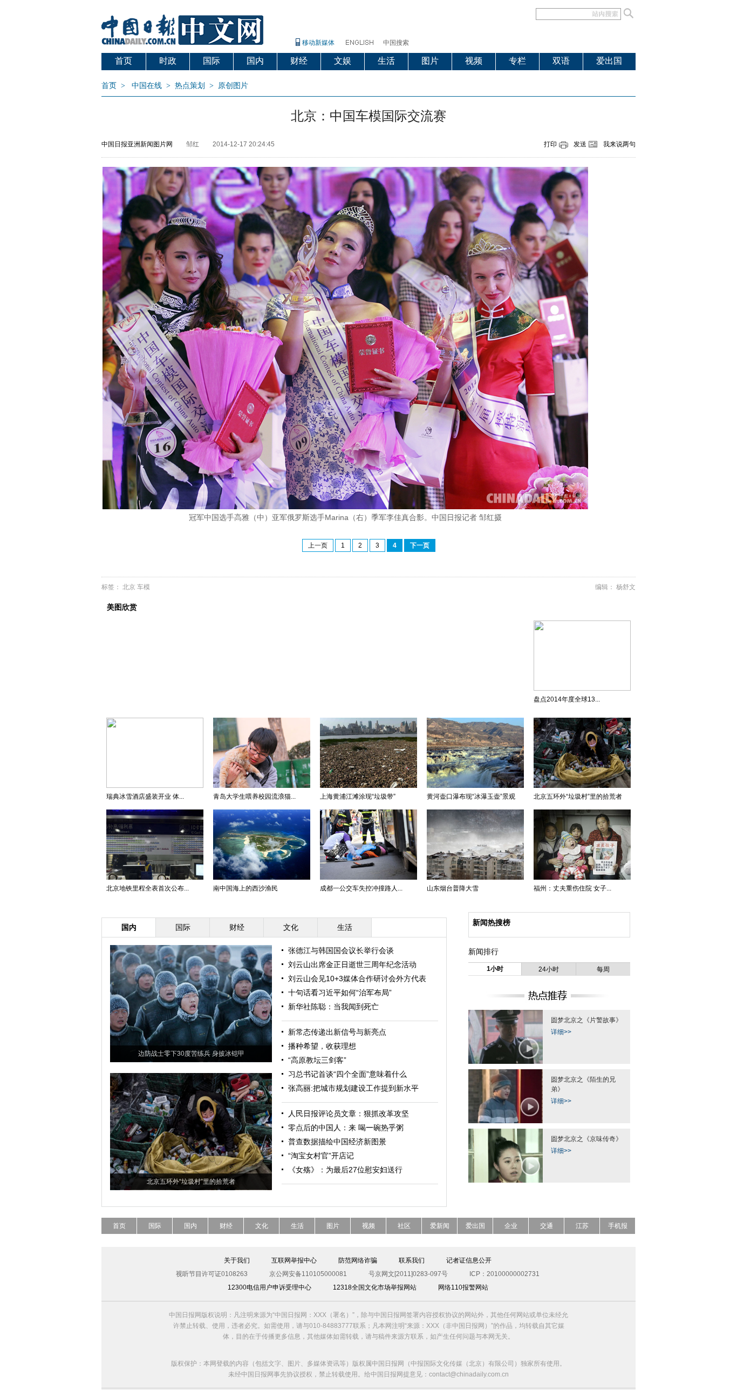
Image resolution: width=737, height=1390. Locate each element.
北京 (128, 587)
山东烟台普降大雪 (453, 888)
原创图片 (233, 86)
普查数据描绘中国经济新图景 (337, 1141)
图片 (430, 60)
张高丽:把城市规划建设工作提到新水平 (353, 1088)
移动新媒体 (318, 42)
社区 (404, 1226)
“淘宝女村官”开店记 (321, 1155)
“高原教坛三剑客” (317, 1060)
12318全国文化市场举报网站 (375, 1287)
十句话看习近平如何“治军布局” (340, 992)
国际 (211, 60)
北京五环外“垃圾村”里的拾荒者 (578, 796)
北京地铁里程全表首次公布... (147, 888)
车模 (143, 587)
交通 (546, 1226)
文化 (261, 1226)
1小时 (495, 969)
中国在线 (147, 86)
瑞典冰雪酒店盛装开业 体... (145, 796)
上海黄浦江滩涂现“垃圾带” (357, 796)
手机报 (617, 1226)
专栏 (517, 60)
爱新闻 (439, 1226)
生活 (386, 60)
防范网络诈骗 (357, 1260)
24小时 (548, 969)
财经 (299, 60)
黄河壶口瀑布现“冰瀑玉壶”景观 (471, 796)
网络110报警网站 (463, 1287)
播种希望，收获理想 (322, 1046)
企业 (510, 1226)
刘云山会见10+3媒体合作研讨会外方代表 (357, 978)
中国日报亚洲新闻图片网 (137, 144)
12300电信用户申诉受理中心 (269, 1287)
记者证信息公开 (469, 1260)
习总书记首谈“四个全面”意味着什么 (347, 1074)
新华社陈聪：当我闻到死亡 (333, 1006)
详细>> (561, 1032)
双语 (561, 60)
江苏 (582, 1226)
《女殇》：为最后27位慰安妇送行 (345, 1169)
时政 (167, 60)
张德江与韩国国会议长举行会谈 (341, 950)
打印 (550, 144)
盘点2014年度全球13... (567, 699)
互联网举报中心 (294, 1260)
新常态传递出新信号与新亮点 (337, 1032)
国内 (255, 60)
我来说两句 (619, 144)
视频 (473, 60)
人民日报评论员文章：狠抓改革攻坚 (348, 1113)
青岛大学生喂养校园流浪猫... (254, 796)
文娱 (342, 60)
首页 (123, 60)
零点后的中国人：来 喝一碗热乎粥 (346, 1127)
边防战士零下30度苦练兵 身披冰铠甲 (191, 1053)
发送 (580, 144)
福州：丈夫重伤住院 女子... (572, 888)
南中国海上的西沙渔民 (245, 888)
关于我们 (237, 1260)
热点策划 (190, 86)
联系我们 (412, 1260)
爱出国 (609, 60)
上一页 (317, 545)
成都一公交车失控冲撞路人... (361, 888)
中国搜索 (396, 42)
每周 (603, 969)
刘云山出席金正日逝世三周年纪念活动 (352, 964)
